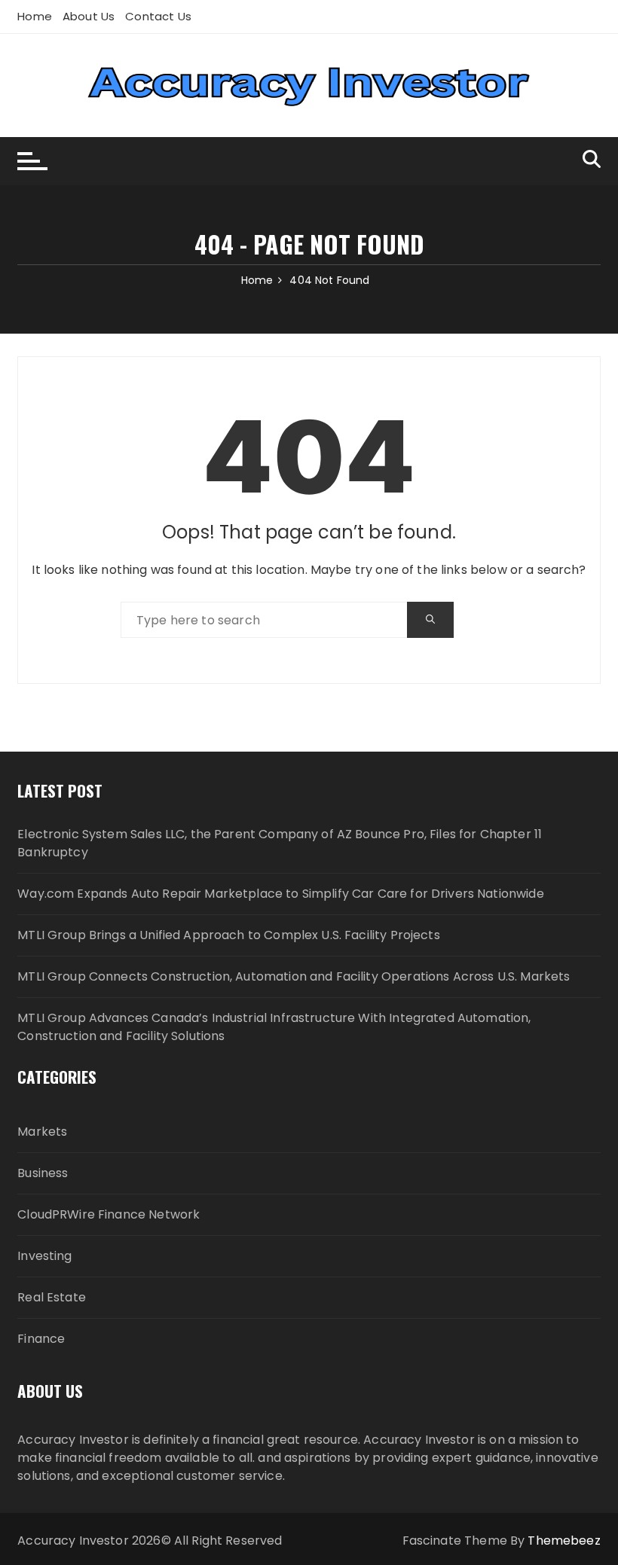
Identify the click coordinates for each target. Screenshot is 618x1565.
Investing (44, 1256)
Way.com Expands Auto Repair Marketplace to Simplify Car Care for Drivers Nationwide (280, 893)
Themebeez (564, 1540)
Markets (42, 1131)
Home (34, 16)
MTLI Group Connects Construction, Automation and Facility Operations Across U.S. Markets (293, 976)
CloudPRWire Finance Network (108, 1214)
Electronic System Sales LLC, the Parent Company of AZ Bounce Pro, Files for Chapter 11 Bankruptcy (279, 843)
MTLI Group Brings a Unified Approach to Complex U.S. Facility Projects (228, 935)
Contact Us (158, 16)
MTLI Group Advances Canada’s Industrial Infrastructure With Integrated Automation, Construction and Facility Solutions (274, 1027)
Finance (41, 1338)
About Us (89, 16)
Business (42, 1173)
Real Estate (51, 1297)
